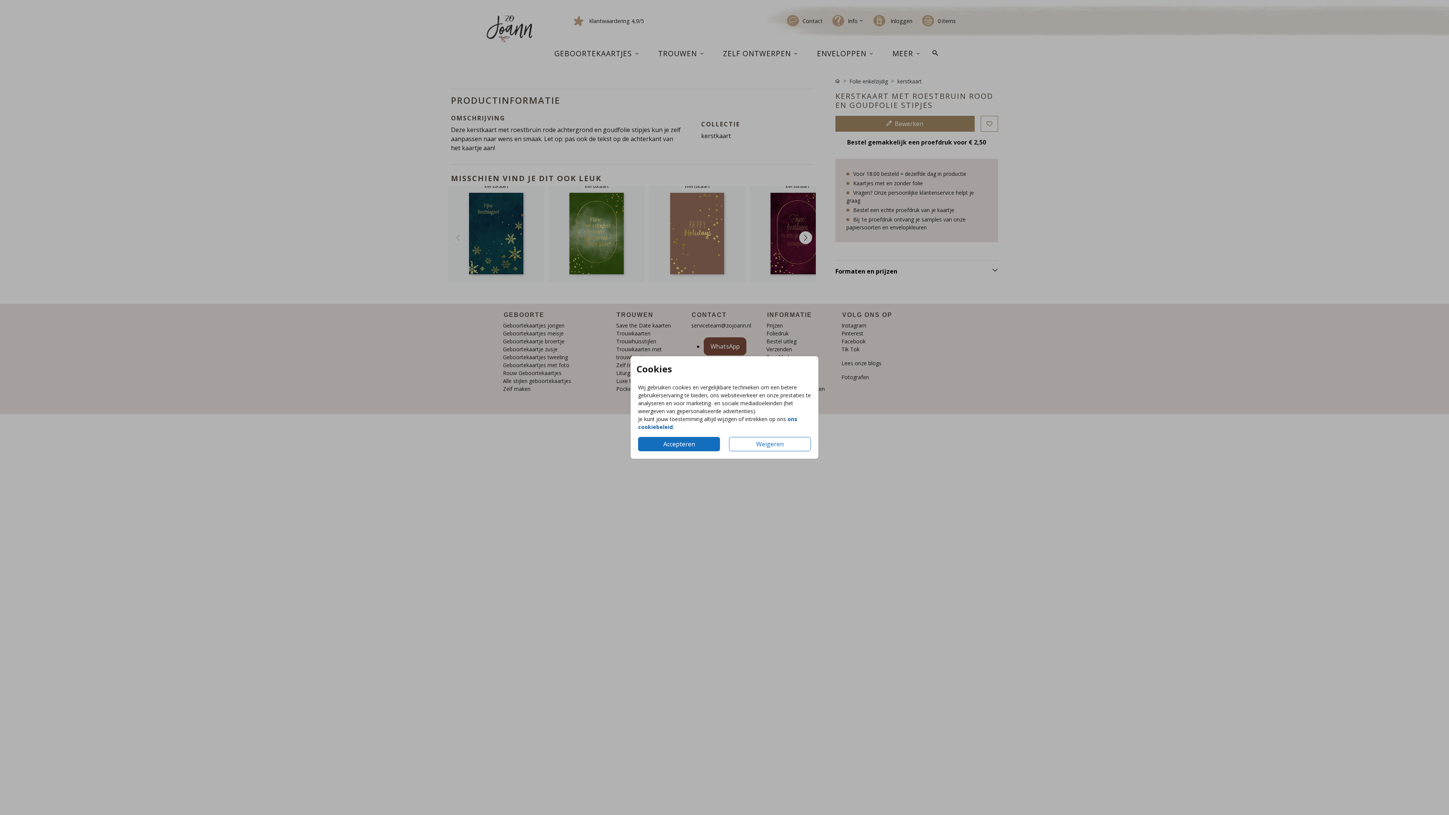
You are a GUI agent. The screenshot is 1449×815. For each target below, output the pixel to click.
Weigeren (770, 444)
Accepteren (679, 444)
